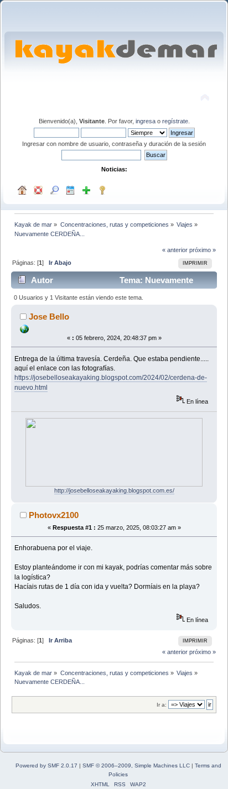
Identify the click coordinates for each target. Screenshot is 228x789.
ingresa (146, 121)
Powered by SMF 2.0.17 (46, 765)
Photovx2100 (54, 515)
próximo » (202, 250)
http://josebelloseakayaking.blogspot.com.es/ (114, 490)
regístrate (175, 121)
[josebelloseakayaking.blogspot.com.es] (24, 331)
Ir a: (162, 705)
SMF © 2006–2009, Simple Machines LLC (136, 765)
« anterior (175, 250)
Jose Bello (49, 316)
